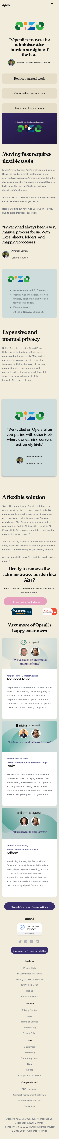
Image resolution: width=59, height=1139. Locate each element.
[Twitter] (20, 941)
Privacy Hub (29, 967)
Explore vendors (29, 996)
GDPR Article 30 (29, 984)
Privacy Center (29, 1009)
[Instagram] (26, 941)
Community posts (29, 1058)
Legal (29, 1015)
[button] (52, 4)
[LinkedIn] (37, 941)
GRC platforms (30, 1088)
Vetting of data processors (29, 979)
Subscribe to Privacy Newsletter (29, 950)
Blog (29, 1063)
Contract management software (29, 1094)
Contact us (29, 1106)
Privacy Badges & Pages (29, 973)
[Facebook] (32, 941)
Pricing (29, 990)
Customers (29, 1046)
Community (29, 1052)
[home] (6, 4)
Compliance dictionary (29, 1075)
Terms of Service (29, 1021)
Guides (29, 1069)
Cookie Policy (29, 1027)
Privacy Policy (29, 1032)
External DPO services (29, 1100)
